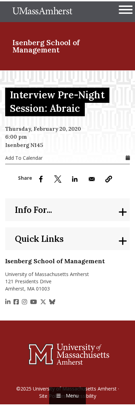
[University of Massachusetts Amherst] (67, 354)
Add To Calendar (24, 158)
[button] (109, 179)
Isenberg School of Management (46, 46)
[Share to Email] (92, 179)
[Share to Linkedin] (75, 179)
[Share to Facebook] (41, 179)
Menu (72, 395)
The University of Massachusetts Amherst (42, 12)
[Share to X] (58, 179)
